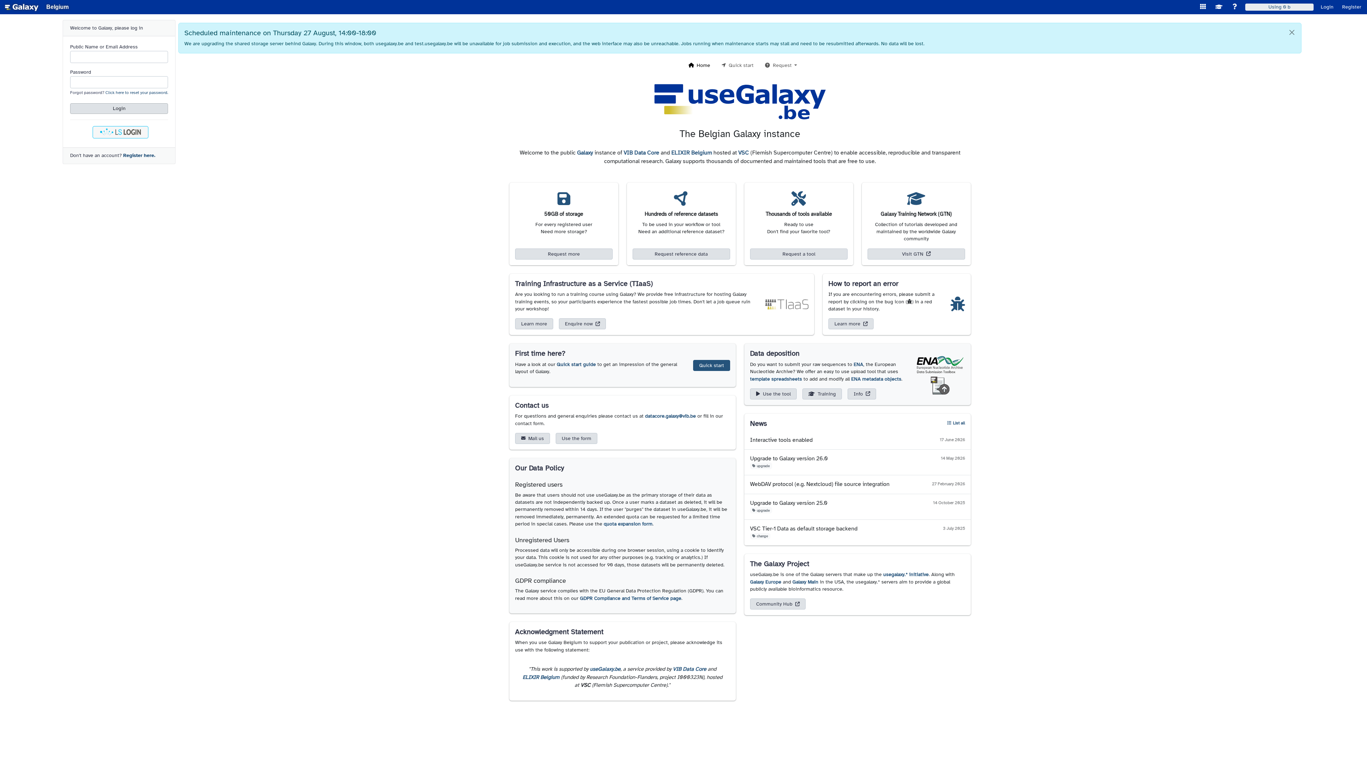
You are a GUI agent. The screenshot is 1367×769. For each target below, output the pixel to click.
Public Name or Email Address (104, 47)
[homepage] (22, 7)
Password (80, 72)
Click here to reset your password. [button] (136, 92)
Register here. (139, 155)
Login (1327, 7)
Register (1351, 7)
